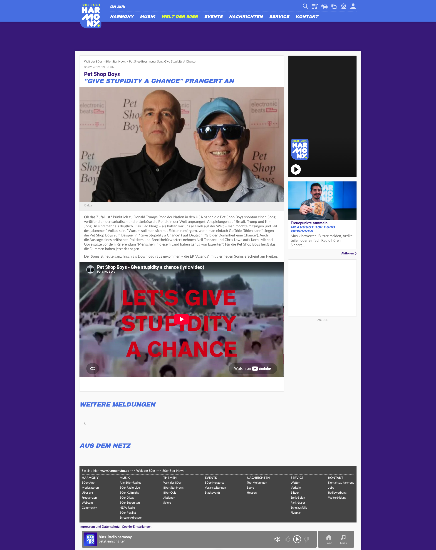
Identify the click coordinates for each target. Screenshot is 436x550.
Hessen (252, 492)
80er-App (88, 482)
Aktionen (347, 253)
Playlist (315, 4)
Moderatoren (90, 487)
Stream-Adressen (131, 517)
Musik (147, 17)
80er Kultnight (129, 492)
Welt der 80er (179, 17)
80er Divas (127, 497)
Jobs (331, 487)
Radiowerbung (337, 492)
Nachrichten (246, 17)
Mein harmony (353, 4)
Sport (250, 487)
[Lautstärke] (277, 539)
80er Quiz (169, 492)
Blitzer (295, 492)
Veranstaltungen (215, 487)
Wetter (334, 4)
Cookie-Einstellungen (136, 526)
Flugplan (296, 512)
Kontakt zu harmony (341, 482)
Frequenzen (89, 497)
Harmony (122, 17)
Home (328, 543)
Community (89, 507)
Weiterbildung (337, 497)
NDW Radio (127, 507)
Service (279, 17)
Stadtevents (212, 492)
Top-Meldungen (257, 482)
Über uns (88, 492)
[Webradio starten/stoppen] (297, 539)
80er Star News (115, 61)
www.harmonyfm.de (114, 470)
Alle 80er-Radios (130, 482)
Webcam (343, 4)
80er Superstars (130, 502)
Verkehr (324, 4)
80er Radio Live (130, 487)
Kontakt (306, 17)
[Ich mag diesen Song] (288, 539)
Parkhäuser (298, 502)
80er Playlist (128, 512)
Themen (170, 478)
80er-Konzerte (214, 482)
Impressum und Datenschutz (99, 526)
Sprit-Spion (298, 497)
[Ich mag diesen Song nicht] (306, 539)
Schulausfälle (299, 507)
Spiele (167, 502)
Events (213, 17)
